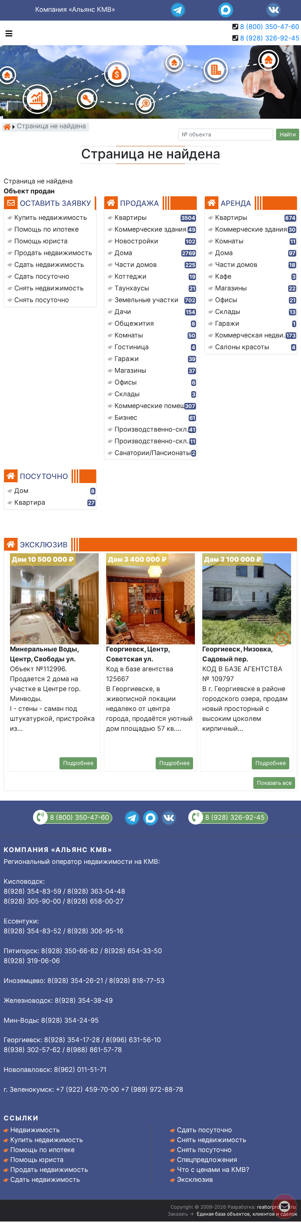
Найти (288, 134)
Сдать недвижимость (45, 1179)
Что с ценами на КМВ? (213, 1169)
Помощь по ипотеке (42, 1150)
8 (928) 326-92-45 (270, 38)
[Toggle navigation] (7, 33)
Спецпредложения (207, 1159)
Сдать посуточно (204, 1130)
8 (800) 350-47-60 (269, 27)
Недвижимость (35, 1130)
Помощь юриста (37, 1159)
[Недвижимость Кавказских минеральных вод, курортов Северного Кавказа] (7, 127)
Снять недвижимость (211, 1140)
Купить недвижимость (46, 1140)
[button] (282, 639)
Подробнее (78, 763)
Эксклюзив (195, 1179)
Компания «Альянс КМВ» (75, 9)
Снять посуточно (204, 1150)
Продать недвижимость (49, 1169)
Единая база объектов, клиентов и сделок (247, 1214)
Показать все (274, 783)
